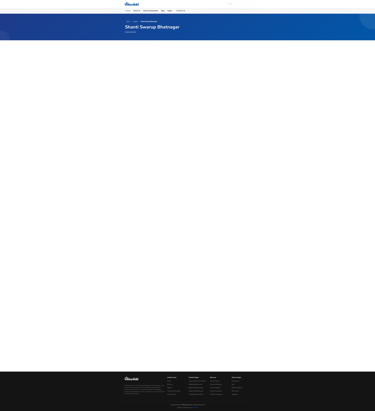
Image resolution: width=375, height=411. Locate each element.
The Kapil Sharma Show (196, 394)
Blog (162, 11)
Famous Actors (215, 381)
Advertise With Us (237, 387)
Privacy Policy (171, 394)
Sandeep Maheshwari (195, 384)
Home (128, 11)
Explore (135, 21)
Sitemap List (235, 381)
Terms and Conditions (174, 391)
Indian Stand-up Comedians (197, 381)
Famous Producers (216, 391)
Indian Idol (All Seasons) (196, 391)
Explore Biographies (150, 11)
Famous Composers (216, 394)
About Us (136, 11)
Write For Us (235, 391)
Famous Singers (215, 387)
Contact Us (180, 11)
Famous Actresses (216, 384)
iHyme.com (195, 407)
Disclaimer (235, 394)
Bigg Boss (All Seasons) (196, 387)
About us (170, 384)
